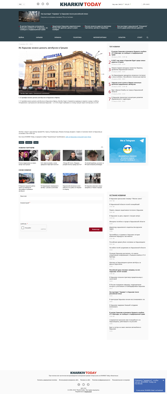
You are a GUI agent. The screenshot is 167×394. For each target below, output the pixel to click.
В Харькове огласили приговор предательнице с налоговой (126, 278)
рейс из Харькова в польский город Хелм (78, 137)
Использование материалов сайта (68, 380)
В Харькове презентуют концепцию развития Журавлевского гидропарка (127, 98)
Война (21, 37)
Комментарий (24, 203)
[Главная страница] (83, 373)
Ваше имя (23, 196)
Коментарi (95, 229)
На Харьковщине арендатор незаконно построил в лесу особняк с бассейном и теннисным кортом (129, 76)
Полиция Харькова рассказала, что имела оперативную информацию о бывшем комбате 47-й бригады (127, 255)
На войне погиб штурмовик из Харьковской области (127, 248)
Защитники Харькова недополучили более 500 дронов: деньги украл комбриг (66, 27)
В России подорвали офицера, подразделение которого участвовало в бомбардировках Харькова (127, 285)
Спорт (139, 37)
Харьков (39, 37)
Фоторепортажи (99, 37)
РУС (85, 388)
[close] (163, 380)
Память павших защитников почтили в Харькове (126, 210)
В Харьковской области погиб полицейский (124, 204)
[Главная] (80, 4)
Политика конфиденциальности (101, 380)
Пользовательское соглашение (121, 380)
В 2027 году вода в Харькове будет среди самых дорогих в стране (128, 61)
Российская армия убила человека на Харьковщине (127, 242)
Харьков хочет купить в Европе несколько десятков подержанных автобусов (126, 83)
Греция (36, 142)
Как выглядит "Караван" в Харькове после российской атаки (64, 14)
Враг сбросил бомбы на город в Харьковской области (127, 91)
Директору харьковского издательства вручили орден (125, 228)
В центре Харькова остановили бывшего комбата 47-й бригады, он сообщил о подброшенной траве (34, 27)
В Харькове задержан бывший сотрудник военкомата (123, 306)
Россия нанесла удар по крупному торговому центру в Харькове (98, 27)
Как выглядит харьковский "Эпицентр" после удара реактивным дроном (132, 27)
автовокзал (28, 142)
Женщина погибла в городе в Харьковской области (127, 221)
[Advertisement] (61, 117)
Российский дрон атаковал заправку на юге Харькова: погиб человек (124, 270)
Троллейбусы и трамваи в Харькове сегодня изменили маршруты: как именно (124, 235)
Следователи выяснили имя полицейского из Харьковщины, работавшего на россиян (125, 320)
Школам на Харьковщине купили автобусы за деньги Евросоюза (125, 263)
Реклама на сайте (85, 380)
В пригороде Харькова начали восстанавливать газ (127, 299)
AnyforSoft (88, 391)
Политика (77, 37)
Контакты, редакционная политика (47, 380)
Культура (121, 37)
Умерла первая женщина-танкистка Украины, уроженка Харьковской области (127, 68)
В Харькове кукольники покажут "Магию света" (125, 199)
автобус (21, 142)
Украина (57, 37)
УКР (82, 388)
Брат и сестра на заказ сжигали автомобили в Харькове (125, 328)
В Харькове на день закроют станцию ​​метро (124, 216)
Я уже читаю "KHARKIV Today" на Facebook (149, 390)
